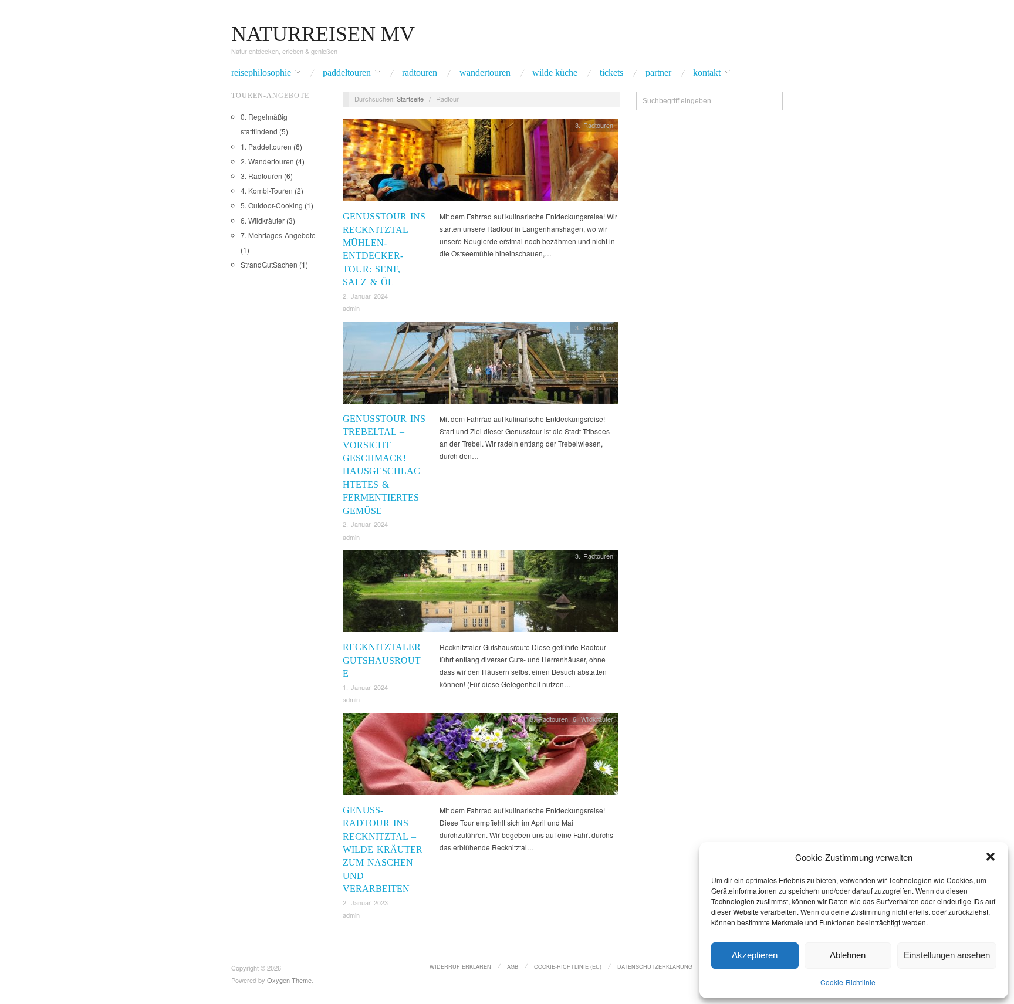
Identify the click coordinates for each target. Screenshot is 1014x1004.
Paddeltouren (347, 72)
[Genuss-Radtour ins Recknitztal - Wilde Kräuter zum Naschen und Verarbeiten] (480, 757)
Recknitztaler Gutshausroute (382, 660)
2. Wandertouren (267, 161)
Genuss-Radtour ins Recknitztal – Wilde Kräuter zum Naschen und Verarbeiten (382, 849)
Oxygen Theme (289, 980)
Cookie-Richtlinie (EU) (567, 966)
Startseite (410, 98)
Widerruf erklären (460, 966)
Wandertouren (485, 72)
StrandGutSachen (269, 264)
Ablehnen (848, 955)
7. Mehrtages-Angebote (278, 235)
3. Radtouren (261, 176)
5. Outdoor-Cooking (272, 205)
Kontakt (707, 72)
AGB (512, 966)
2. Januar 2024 (365, 295)
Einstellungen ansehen (947, 955)
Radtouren (419, 72)
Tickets (611, 72)
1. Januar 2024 (365, 687)
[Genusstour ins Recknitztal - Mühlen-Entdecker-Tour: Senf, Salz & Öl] (480, 163)
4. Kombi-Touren (267, 190)
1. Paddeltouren (266, 146)
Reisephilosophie (261, 72)
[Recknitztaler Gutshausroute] (480, 594)
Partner (658, 72)
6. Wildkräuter (263, 220)
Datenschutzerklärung (654, 966)
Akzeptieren (755, 955)
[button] (990, 857)
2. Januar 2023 (365, 902)
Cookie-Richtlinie (848, 982)
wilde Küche (554, 72)
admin (351, 308)
